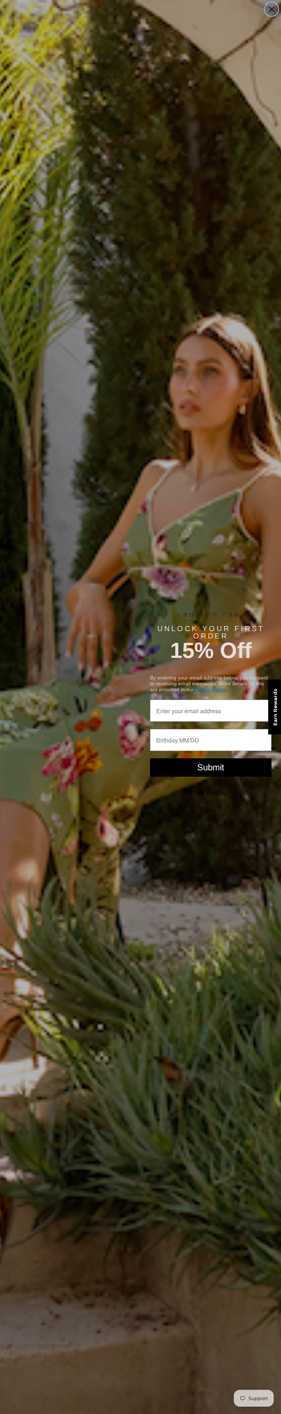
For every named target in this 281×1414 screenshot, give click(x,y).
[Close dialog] (271, 9)
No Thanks (210, 793)
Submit (210, 767)
